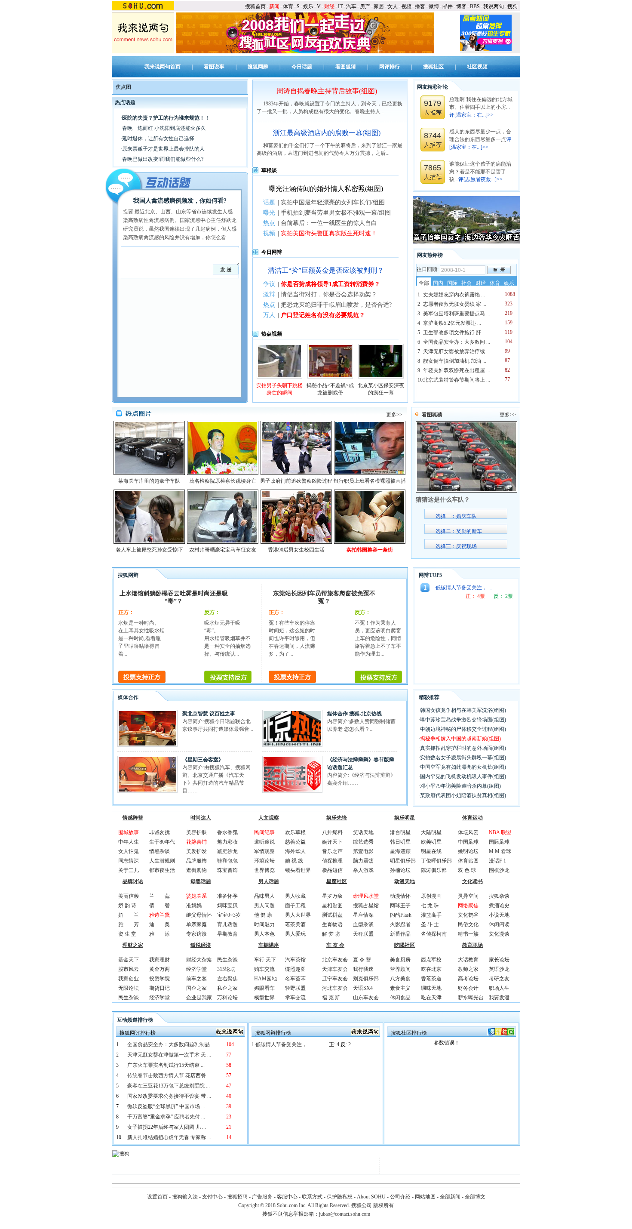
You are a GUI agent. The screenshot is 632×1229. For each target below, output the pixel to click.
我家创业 (128, 979)
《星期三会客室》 (203, 760)
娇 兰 (128, 915)
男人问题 (264, 905)
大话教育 (468, 960)
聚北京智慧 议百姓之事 (208, 714)
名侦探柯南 (434, 934)
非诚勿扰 (159, 832)
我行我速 (363, 969)
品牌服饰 (196, 861)
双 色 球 (467, 870)
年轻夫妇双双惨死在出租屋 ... (456, 370)
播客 (420, 6)
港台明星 (400, 832)
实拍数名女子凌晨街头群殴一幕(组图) (463, 758)
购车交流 (264, 969)
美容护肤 (196, 832)
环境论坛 (264, 861)
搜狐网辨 (258, 67)
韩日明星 (400, 842)
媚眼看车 (264, 988)
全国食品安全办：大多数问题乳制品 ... (171, 1044)
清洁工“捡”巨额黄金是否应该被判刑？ (326, 270)
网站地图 (425, 1197)
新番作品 (400, 934)
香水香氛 (227, 832)
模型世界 (264, 998)
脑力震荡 (363, 861)
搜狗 (512, 6)
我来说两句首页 (162, 67)
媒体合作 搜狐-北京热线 (354, 714)
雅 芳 (128, 924)
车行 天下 (265, 960)
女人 (392, 6)
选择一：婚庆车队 (456, 516)
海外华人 (295, 851)
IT (340, 6)
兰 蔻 (159, 896)
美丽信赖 (128, 896)
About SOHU (371, 1197)
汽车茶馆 (295, 960)
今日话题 (301, 67)
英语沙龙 (499, 969)
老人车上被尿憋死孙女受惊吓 (149, 550)
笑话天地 (363, 832)
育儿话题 (227, 924)
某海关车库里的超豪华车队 (149, 481)
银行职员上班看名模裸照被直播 (370, 481)
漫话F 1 (497, 861)
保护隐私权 (340, 1197)
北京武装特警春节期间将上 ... (456, 380)
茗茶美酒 (295, 924)
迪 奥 (159, 924)
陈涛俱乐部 (434, 870)
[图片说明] (499, 270)
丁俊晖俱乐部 (436, 861)
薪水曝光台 (471, 998)
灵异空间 (468, 896)
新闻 (274, 6)
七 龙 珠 (430, 905)
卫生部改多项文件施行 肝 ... (454, 333)
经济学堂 (159, 998)
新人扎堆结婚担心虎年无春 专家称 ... (169, 1137)
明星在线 (431, 851)
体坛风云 (468, 832)
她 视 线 (294, 861)
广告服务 (262, 1197)
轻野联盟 (295, 988)
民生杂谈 (128, 998)
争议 (269, 284)
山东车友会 (366, 998)
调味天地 (431, 988)
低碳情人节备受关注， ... (464, 588)
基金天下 (128, 960)
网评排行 (389, 67)
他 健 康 (263, 915)
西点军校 (431, 960)
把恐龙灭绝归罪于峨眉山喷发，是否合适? (336, 305)
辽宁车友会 (335, 979)
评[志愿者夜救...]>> (480, 179)
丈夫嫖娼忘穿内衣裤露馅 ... (454, 295)
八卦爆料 (332, 832)
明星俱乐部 (403, 861)
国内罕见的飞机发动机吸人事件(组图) (463, 776)
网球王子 (400, 905)
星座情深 (363, 915)
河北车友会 (335, 988)
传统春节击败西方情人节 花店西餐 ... (169, 1075)
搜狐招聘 (237, 1197)
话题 (269, 202)
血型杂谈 (363, 924)
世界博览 (264, 870)
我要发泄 (499, 998)
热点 (269, 223)
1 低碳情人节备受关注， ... (282, 1044)
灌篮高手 (431, 915)
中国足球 (468, 842)
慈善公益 (295, 842)
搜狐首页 (255, 6)
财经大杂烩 (199, 960)
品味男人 (264, 896)
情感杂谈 (159, 851)
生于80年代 (162, 842)
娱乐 (308, 6)
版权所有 (383, 1205)
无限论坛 (128, 988)
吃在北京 (431, 969)
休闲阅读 (499, 924)
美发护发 (196, 851)
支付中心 (212, 1197)
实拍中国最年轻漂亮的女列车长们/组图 (333, 202)
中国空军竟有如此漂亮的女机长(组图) (463, 767)
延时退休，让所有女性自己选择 (158, 139)
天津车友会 (335, 969)
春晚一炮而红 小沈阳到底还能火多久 (164, 128)
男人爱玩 (295, 934)
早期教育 (227, 934)
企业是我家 (199, 998)
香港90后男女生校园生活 (296, 550)
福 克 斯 (331, 998)
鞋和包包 (227, 861)
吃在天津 (431, 998)
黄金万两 (159, 969)
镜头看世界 (298, 870)
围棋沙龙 (499, 870)
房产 (365, 6)
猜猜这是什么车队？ (443, 499)
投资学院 (159, 979)
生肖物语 (332, 924)
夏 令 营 (362, 960)
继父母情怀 (199, 915)
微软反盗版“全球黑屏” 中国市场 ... (166, 1106)
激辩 (269, 294)
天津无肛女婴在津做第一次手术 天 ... (169, 1055)
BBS (475, 6)
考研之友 (499, 979)
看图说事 (214, 67)
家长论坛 (499, 960)
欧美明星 (431, 842)
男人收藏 (295, 896)
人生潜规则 (162, 861)
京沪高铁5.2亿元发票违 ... (452, 323)
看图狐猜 (345, 67)
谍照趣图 (295, 969)
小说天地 (499, 915)
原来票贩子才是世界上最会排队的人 (163, 149)
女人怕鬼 (128, 851)
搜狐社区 (433, 67)
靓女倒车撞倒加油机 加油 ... (454, 361)
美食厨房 (400, 960)
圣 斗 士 (430, 924)
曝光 (269, 212)
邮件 (447, 6)
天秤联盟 (363, 934)
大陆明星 (431, 832)
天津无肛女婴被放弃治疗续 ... (456, 351)
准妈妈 (194, 905)
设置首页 (157, 1197)
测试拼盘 (332, 915)
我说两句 (493, 6)
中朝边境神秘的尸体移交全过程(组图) (463, 729)
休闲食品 (400, 998)
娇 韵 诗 (127, 905)
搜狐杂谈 (499, 896)
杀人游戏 (363, 870)
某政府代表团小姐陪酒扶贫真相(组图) (463, 795)
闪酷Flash (400, 915)
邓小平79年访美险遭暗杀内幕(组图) (460, 786)
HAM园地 (265, 979)
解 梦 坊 (331, 934)
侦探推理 (332, 861)
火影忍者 (400, 924)
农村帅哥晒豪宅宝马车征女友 (222, 550)
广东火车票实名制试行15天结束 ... (166, 1065)
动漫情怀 (400, 896)
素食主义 (400, 988)
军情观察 (264, 851)
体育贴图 (468, 861)
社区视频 (477, 67)
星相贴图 (332, 905)
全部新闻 (450, 1197)
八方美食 (400, 979)
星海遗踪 (400, 851)
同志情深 (128, 861)
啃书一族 (468, 934)
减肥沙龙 (227, 851)
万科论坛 (227, 998)
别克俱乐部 (366, 979)
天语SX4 (363, 988)
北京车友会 (335, 960)
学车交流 (295, 998)
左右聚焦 (227, 979)
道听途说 (264, 842)
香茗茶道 (431, 979)
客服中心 (287, 1197)
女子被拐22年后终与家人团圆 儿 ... (166, 1127)
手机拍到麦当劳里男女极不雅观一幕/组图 (336, 212)
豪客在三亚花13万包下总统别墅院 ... (168, 1086)
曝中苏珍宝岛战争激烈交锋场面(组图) (463, 720)
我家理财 (159, 960)
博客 (461, 6)
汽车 (351, 6)
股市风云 (128, 969)
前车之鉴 (196, 979)
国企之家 (196, 988)
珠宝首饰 (227, 870)
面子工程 (295, 905)
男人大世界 (298, 915)
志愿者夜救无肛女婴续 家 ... (454, 304)
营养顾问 (400, 969)
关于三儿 (128, 870)
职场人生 (499, 988)
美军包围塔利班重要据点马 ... (456, 314)
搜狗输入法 (185, 1197)
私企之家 (227, 988)
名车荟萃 (295, 979)
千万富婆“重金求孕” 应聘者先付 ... (166, 1117)
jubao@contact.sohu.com (344, 1214)
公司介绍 (400, 1197)
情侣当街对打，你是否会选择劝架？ (329, 294)
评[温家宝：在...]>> (471, 115)
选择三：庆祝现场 (456, 546)
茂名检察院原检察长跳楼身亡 (222, 481)
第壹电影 (363, 851)
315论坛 (226, 969)
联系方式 (312, 1197)
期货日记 (159, 988)
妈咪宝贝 (227, 905)
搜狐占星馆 (366, 905)
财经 (329, 6)
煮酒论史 (499, 905)
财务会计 (468, 988)
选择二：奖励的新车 (459, 531)
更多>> (394, 415)
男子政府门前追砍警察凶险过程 (296, 481)
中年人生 (128, 842)
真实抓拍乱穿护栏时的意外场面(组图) (463, 748)
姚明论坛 (468, 851)
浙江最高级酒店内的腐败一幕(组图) (326, 132)
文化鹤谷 (468, 915)
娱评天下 (332, 842)
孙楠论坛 (400, 870)
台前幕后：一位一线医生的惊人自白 (329, 223)
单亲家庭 (196, 924)
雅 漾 (159, 934)
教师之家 (468, 969)
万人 (269, 315)
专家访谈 (196, 934)
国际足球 (499, 842)
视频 (406, 6)
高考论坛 (468, 979)
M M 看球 (500, 851)
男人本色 (264, 934)
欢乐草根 (295, 832)
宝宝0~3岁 (229, 915)
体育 (288, 6)
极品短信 (332, 870)
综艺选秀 (363, 842)
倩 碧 (159, 905)
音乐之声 (332, 851)
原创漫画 (431, 896)
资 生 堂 (127, 934)
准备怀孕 (227, 896)
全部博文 (475, 1197)
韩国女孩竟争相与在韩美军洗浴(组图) (463, 710)
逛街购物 (196, 870)
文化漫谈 (499, 934)
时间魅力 (264, 924)
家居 (379, 6)
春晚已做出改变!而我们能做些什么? (162, 159)
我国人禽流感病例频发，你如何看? (180, 200)
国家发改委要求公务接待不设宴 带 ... (169, 1096)
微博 (434, 6)
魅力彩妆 (227, 842)
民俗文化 (468, 924)
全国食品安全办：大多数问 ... (456, 342)
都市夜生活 (162, 870)
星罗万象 (332, 896)
